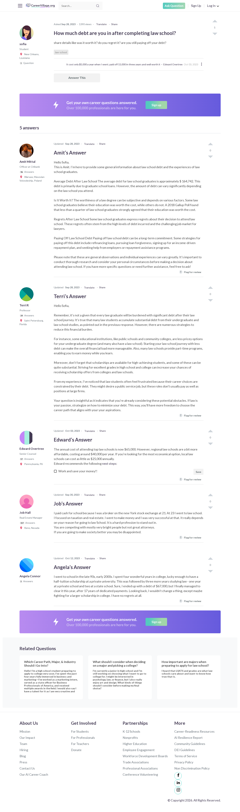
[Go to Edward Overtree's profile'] (27, 439)
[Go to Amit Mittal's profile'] (27, 152)
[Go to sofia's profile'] (27, 34)
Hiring (24, 750)
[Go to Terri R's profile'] (27, 295)
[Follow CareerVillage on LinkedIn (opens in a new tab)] (178, 783)
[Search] (97, 6)
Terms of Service (185, 756)
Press (23, 762)
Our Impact (27, 737)
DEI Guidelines (184, 750)
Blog (23, 756)
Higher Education (135, 744)
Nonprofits (130, 737)
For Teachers (80, 744)
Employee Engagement (139, 750)
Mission (25, 731)
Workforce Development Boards (145, 756)
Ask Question (174, 6)
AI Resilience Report (188, 737)
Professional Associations (140, 768)
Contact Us (27, 768)
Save (198, 471)
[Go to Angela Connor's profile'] (27, 566)
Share (114, 24)
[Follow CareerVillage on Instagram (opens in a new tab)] (178, 790)
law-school (61, 52)
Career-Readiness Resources (194, 731)
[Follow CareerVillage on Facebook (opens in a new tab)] (178, 776)
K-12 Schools (131, 731)
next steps (109, 463)
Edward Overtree (173, 64)
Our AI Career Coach (34, 774)
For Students (80, 731)
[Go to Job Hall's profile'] (27, 503)
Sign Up (196, 6)
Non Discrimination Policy (192, 768)
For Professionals (83, 737)
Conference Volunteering (140, 774)
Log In (211, 6)
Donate (76, 750)
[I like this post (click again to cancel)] (214, 21)
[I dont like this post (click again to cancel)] (214, 33)
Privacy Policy (183, 762)
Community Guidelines (189, 744)
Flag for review (190, 272)
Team (23, 744)
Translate (101, 24)
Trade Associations (136, 762)
